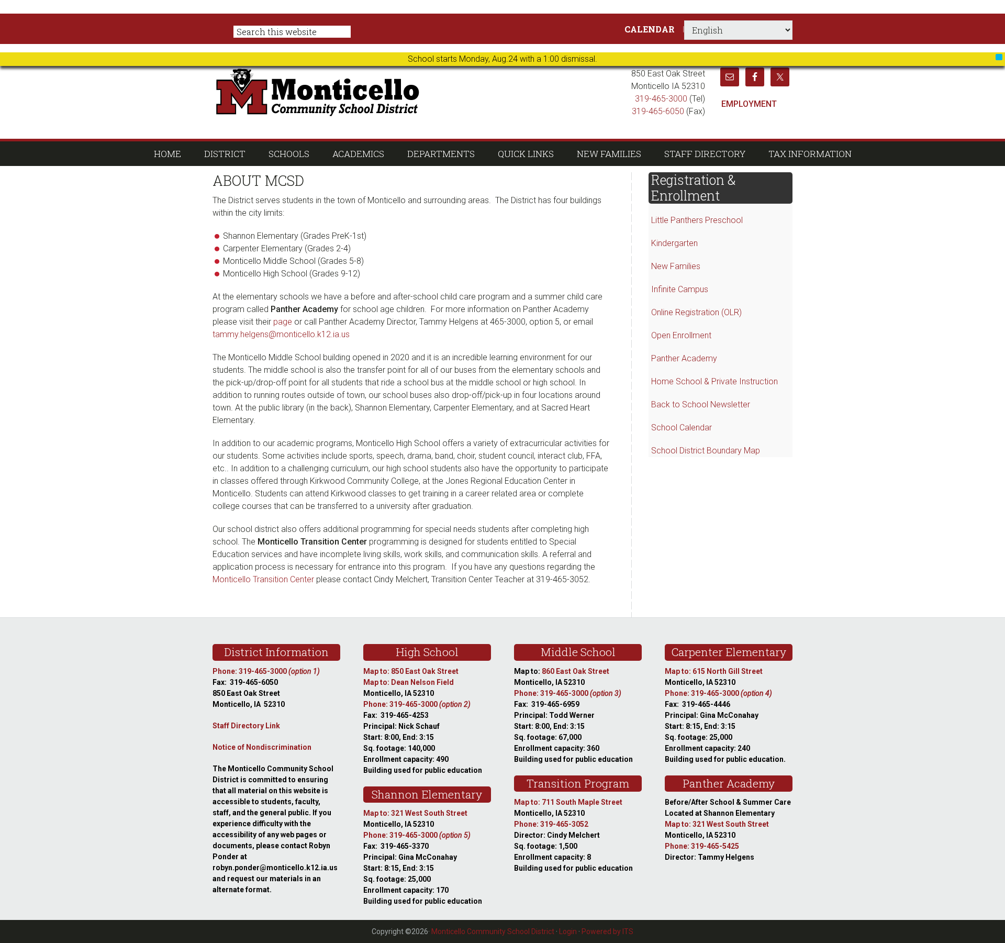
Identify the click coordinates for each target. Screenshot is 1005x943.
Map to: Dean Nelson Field (408, 682)
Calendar (649, 29)
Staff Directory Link (246, 726)
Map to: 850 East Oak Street (411, 671)
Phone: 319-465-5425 (702, 846)
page (282, 322)
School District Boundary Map (705, 451)
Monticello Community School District (417, 91)
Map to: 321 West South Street (415, 813)
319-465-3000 (661, 99)
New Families (675, 266)
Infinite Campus (679, 289)
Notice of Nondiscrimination (262, 747)
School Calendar (681, 427)
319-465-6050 (658, 111)
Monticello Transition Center (263, 579)
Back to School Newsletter (700, 404)
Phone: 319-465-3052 (551, 824)
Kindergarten (674, 243)
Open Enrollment (681, 335)
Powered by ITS (607, 931)
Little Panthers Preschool (697, 220)
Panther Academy (684, 358)
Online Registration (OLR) (696, 312)
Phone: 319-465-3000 (266, 671)
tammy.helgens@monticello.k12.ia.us (281, 334)
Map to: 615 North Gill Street (714, 671)
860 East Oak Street (575, 671)
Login (568, 931)
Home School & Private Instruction (714, 381)
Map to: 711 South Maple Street (568, 802)
